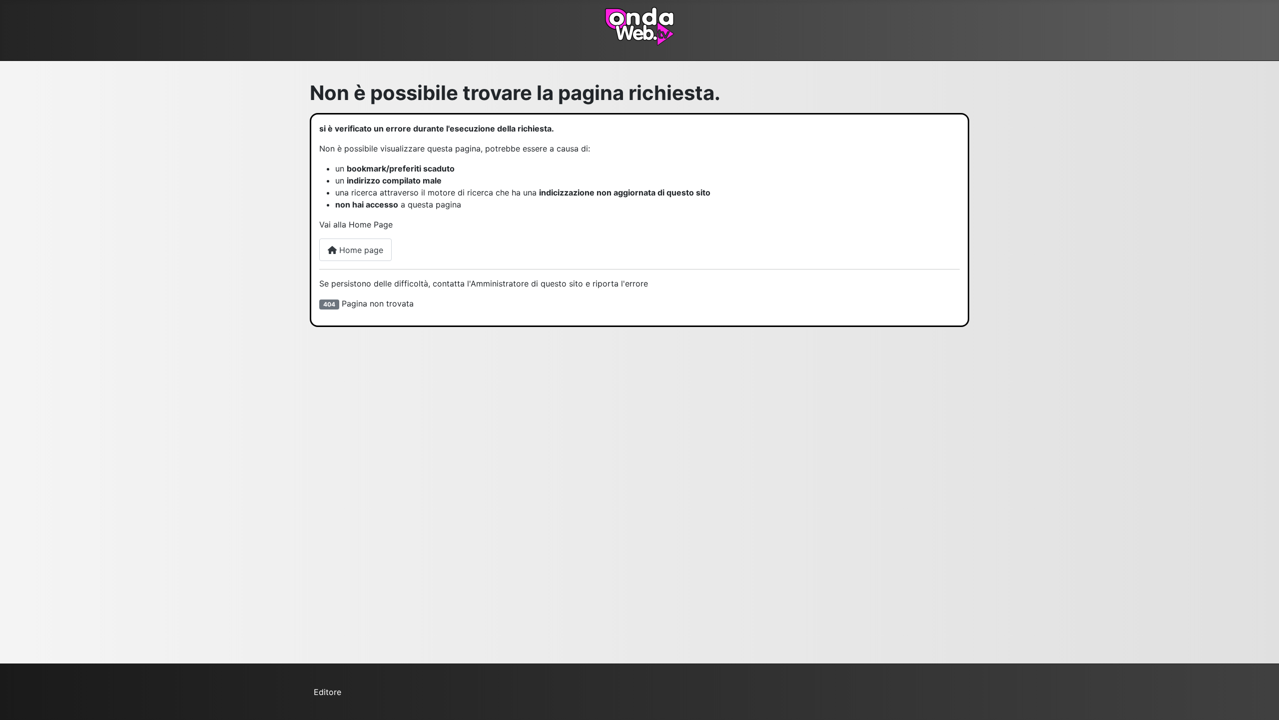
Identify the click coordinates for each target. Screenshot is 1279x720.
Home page (360, 250)
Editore (327, 692)
